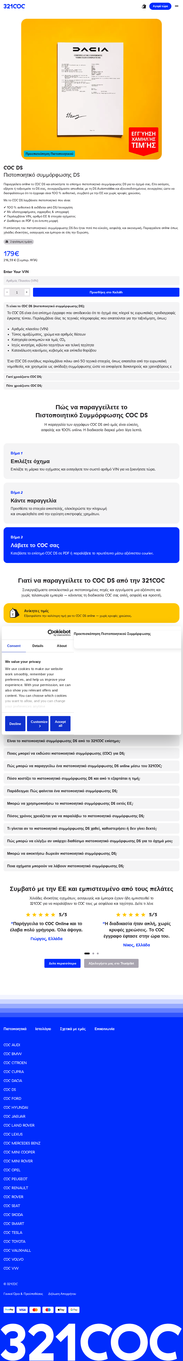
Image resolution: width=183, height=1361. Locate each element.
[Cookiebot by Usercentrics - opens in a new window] (53, 633)
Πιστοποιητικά (15, 1029)
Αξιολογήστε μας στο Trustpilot (111, 963)
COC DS (10, 1089)
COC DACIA (13, 1080)
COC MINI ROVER (18, 1161)
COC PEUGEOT (15, 1179)
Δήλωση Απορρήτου (62, 1294)
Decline (15, 724)
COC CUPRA (14, 1071)
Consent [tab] (14, 646)
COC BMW (13, 1054)
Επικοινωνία (104, 1029)
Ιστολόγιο (43, 1029)
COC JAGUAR (14, 1116)
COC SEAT (12, 1205)
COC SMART (14, 1223)
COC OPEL (12, 1170)
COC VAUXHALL (17, 1250)
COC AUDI (12, 1045)
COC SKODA (13, 1214)
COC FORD (12, 1098)
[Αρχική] (14, 6)
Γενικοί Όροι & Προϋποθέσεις (23, 1294)
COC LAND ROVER (19, 1125)
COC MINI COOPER (19, 1152)
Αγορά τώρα (160, 6)
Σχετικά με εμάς (73, 1029)
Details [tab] (37, 646)
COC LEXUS (13, 1134)
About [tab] (62, 646)
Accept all (60, 723)
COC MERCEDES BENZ (22, 1143)
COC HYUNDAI (16, 1107)
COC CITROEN (15, 1063)
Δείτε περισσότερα (62, 963)
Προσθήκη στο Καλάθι (106, 292)
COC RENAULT (16, 1188)
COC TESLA (13, 1232)
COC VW (11, 1268)
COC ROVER (13, 1197)
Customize (39, 722)
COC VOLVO (13, 1259)
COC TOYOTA (14, 1241)
